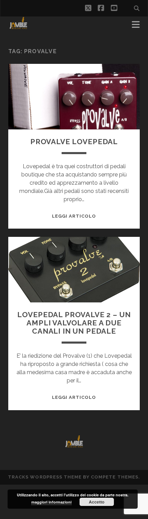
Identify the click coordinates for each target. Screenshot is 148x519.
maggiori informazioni (51, 502)
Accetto (96, 502)
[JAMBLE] (18, 27)
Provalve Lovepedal (74, 141)
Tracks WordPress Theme (45, 477)
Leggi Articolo (74, 216)
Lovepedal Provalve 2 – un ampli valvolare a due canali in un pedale (73, 322)
